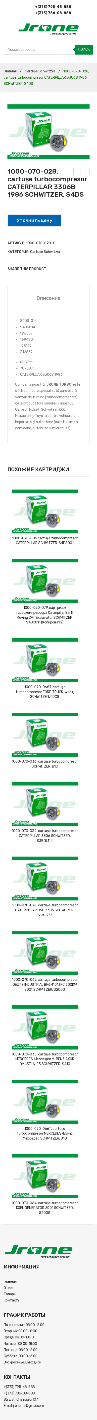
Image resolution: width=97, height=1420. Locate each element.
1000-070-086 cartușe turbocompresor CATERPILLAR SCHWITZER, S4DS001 (45, 540)
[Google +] (74, 269)
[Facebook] (52, 269)
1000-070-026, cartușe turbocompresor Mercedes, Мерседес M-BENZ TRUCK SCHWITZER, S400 (86, 172)
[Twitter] (59, 269)
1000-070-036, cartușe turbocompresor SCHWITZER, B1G (45, 764)
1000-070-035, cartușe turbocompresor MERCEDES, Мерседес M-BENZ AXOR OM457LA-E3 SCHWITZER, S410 (45, 1059)
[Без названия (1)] (48, 131)
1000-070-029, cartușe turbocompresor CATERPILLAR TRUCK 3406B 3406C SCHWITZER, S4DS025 (77, 172)
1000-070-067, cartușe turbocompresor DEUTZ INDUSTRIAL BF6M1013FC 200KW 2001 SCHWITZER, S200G (45, 984)
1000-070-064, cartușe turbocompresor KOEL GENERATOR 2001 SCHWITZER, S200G (45, 1208)
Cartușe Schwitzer (40, 71)
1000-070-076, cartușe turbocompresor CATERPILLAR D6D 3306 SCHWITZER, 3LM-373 (45, 910)
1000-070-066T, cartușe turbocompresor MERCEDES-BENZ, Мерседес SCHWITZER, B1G (45, 1134)
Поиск (84, 49)
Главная (10, 71)
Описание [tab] (49, 298)
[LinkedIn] (82, 269)
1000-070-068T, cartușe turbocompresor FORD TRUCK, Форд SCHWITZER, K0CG (45, 692)
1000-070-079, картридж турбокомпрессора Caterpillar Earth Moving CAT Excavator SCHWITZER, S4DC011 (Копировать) (44, 615)
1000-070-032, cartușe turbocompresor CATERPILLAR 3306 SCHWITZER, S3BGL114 (45, 836)
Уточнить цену (34, 220)
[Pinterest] (67, 269)
